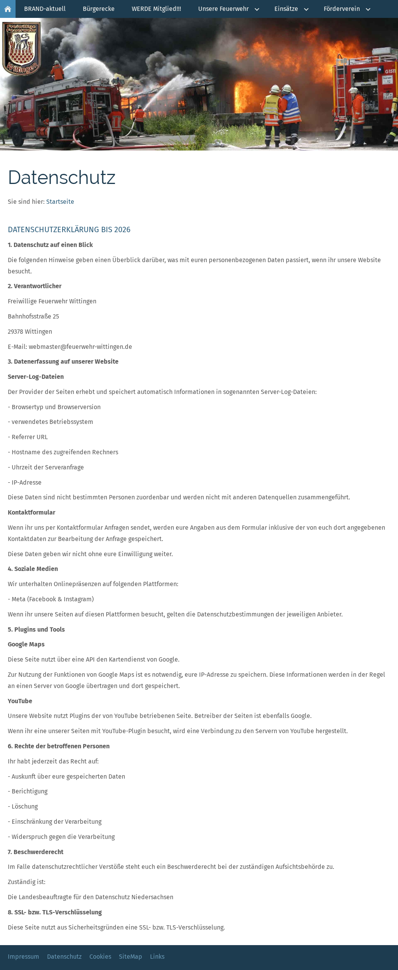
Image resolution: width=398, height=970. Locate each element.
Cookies (100, 956)
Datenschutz (64, 956)
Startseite (60, 201)
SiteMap (130, 956)
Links (157, 956)
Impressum (23, 956)
